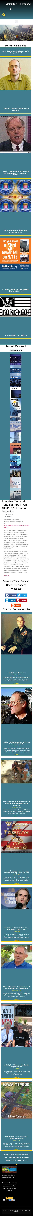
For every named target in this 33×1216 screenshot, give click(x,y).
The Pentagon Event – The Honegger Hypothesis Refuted (16, 231)
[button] (10, 8)
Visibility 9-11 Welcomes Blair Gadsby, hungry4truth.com (16, 1066)
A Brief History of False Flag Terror (16, 335)
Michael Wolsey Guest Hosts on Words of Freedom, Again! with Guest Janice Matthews (16, 803)
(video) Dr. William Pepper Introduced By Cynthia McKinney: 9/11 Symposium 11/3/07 (16, 173)
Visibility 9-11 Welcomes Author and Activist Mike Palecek (16, 1137)
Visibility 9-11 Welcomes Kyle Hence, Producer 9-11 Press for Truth (16, 928)
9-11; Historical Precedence (16, 673)
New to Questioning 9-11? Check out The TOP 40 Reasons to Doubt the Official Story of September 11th (16, 1157)
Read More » (16, 683)
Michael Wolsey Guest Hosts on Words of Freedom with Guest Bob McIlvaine (16, 987)
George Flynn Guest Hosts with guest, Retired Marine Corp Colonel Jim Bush (16, 872)
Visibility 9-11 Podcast (18, 4)
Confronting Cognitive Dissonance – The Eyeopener (16, 109)
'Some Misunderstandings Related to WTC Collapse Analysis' (15, 52)
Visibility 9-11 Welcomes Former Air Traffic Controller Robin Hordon (16, 743)
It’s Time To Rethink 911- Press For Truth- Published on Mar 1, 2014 (15, 290)
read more (6, 575)
